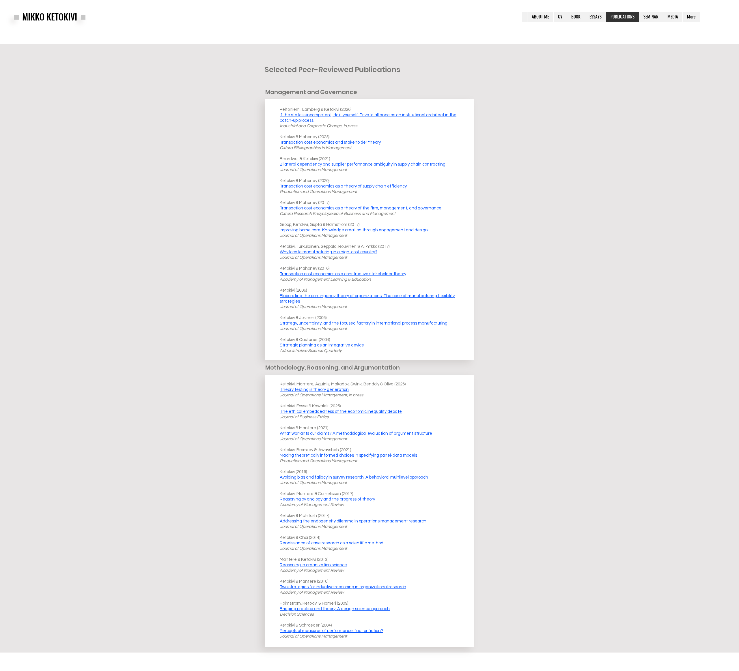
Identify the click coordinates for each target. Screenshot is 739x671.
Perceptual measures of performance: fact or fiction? (331, 631)
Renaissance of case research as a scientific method (331, 543)
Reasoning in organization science (313, 565)
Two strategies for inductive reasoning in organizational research (343, 587)
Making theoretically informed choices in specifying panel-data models (348, 455)
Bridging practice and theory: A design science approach (335, 609)
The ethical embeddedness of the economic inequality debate (341, 411)
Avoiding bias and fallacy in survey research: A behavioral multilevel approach (354, 477)
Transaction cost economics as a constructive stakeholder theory (343, 274)
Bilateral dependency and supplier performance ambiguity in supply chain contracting (362, 164)
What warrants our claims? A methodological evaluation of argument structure (356, 433)
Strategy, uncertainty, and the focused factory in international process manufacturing (363, 323)
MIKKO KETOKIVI (49, 16)
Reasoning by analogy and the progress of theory (327, 499)
